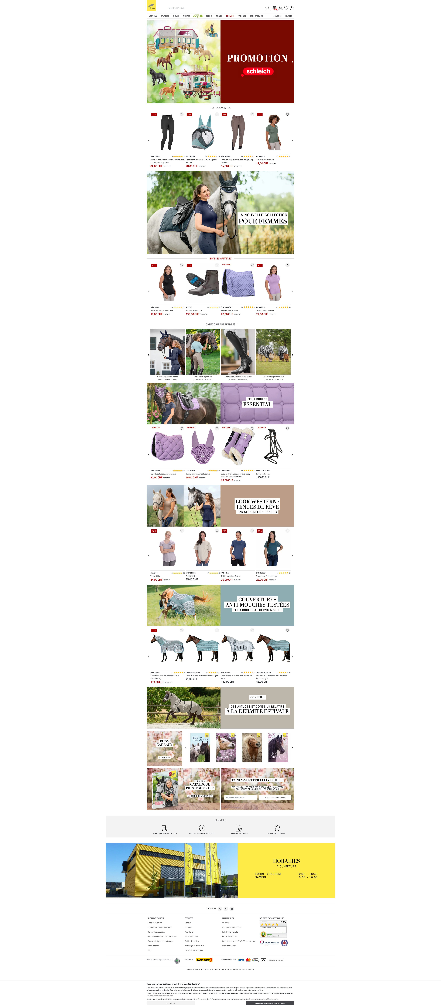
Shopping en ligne (156, 918)
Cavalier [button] (165, 16)
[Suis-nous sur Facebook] (225, 908)
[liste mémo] (286, 7)
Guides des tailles (192, 941)
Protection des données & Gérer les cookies (239, 941)
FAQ (149, 950)
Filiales (288, 16)
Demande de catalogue (194, 950)
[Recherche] (268, 8)
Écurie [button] (209, 16)
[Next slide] (292, 62)
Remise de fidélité (192, 936)
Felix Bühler (228, 918)
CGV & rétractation (229, 936)
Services (189, 918)
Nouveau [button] (153, 16)
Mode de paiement (155, 922)
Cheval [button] (176, 16)
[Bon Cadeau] (164, 748)
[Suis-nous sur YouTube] (231, 908)
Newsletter (189, 932)
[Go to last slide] (148, 62)
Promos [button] (230, 16)
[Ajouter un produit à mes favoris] (182, 114)
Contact (188, 922)
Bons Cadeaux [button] (256, 16)
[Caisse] (292, 7)
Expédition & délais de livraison (160, 927)
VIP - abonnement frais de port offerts (162, 936)
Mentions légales (229, 945)
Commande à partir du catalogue (160, 941)
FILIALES (225, 922)
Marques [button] (241, 16)
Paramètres (171, 1003)
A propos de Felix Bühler (231, 927)
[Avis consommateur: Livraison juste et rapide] (273, 928)
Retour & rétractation (156, 932)
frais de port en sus (248, 969)
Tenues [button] (219, 16)
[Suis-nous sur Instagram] (220, 908)
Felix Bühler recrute (230, 932)
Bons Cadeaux (153, 945)
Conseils (188, 927)
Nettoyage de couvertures (195, 945)
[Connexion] (280, 7)
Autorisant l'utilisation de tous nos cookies (270, 1003)
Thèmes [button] (186, 16)
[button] (198, 16)
